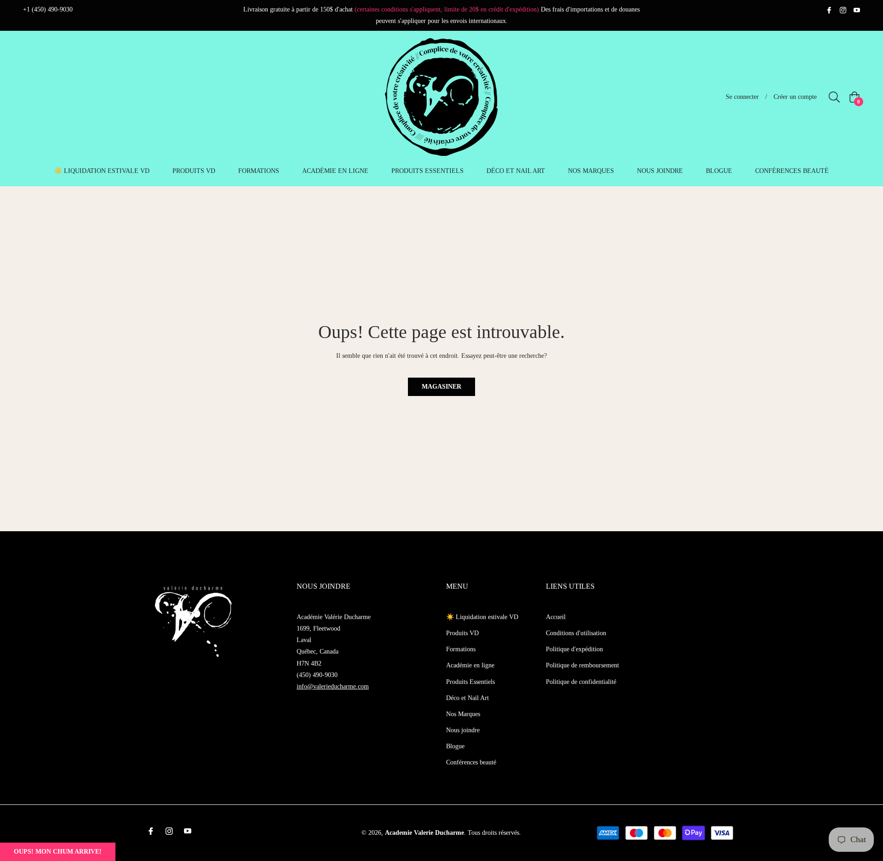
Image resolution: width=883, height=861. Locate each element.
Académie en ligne (470, 665)
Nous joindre (463, 730)
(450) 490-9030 (317, 675)
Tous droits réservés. (494, 832)
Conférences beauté (471, 762)
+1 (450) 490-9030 (48, 9)
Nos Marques (463, 714)
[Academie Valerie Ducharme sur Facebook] (829, 9)
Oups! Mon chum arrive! (58, 851)
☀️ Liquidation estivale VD (482, 617)
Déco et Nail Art (467, 698)
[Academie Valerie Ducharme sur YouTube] (857, 9)
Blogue (455, 746)
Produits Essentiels (470, 681)
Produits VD (462, 633)
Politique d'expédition (574, 649)
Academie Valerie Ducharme (424, 832)
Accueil (556, 617)
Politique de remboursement (582, 665)
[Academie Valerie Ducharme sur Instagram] (843, 9)
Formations (461, 649)
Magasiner (441, 386)
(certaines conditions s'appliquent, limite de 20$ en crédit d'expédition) (447, 9)
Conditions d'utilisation (576, 633)
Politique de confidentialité (581, 681)
